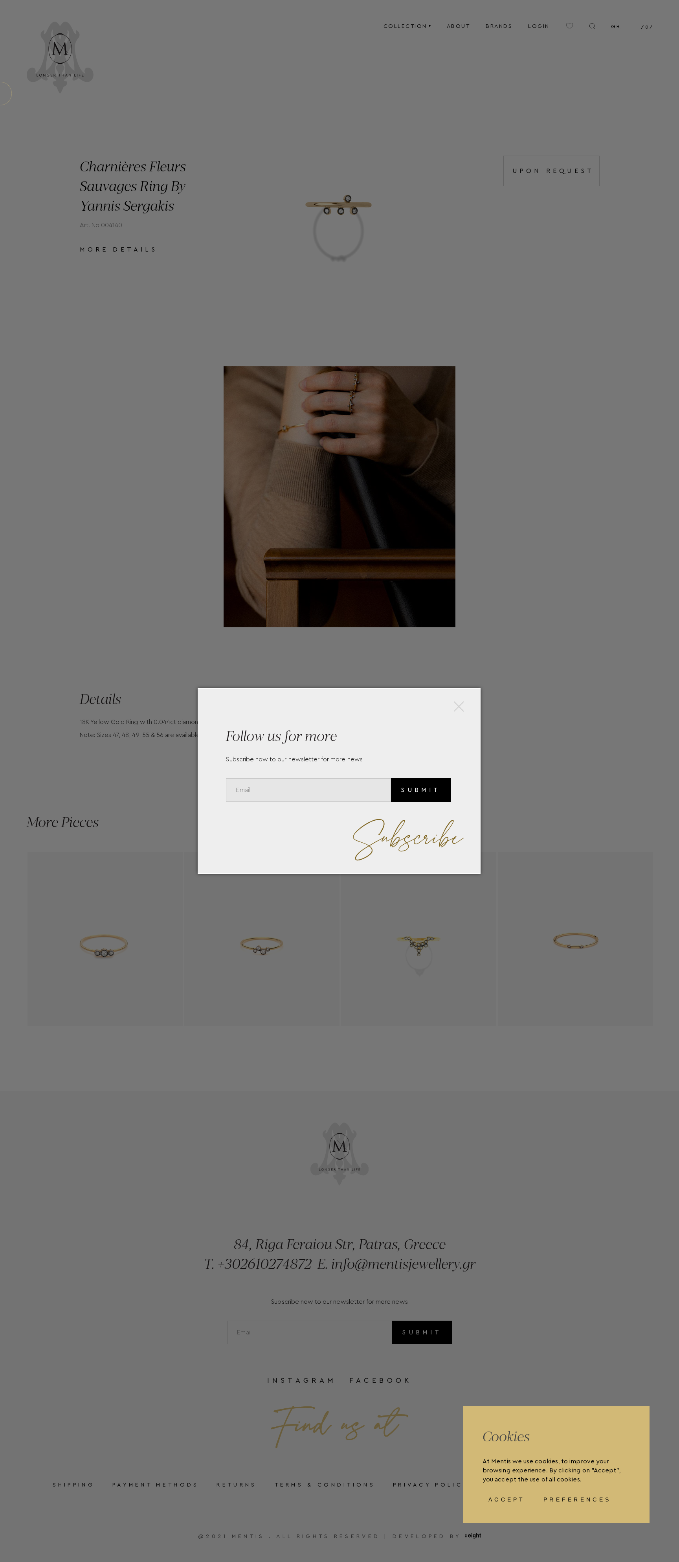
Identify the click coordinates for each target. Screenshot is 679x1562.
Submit (420, 790)
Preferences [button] (577, 1499)
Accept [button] (506, 1499)
